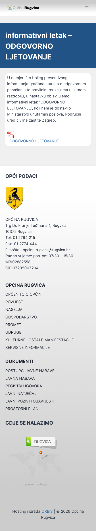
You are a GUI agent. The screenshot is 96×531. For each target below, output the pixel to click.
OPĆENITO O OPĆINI (23, 294)
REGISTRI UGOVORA (23, 386)
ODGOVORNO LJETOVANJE (34, 141)
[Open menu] (86, 7)
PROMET (13, 324)
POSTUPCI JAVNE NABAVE (29, 371)
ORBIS (47, 511)
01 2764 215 (24, 237)
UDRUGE (13, 332)
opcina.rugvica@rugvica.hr (46, 250)
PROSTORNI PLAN (22, 409)
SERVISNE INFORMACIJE (27, 347)
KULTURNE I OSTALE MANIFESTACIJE (39, 340)
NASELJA (14, 309)
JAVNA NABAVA (20, 378)
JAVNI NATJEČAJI (21, 393)
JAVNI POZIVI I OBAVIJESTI (29, 401)
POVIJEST (14, 302)
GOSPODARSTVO (21, 317)
